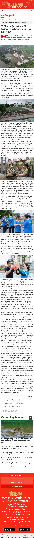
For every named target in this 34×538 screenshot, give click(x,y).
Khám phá (7, 15)
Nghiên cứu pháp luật (11, 11)
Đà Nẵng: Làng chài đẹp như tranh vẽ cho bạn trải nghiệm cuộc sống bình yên (16, 441)
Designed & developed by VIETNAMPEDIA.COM (13, 525)
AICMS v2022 (29, 525)
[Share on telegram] (15, 411)
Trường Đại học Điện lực (13, 406)
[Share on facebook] (2, 411)
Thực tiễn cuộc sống (18, 400)
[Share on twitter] (5, 411)
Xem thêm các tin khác (15, 467)
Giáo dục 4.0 (10, 403)
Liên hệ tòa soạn (17, 479)
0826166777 (21, 514)
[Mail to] (12, 411)
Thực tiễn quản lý (24, 11)
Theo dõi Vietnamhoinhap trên (10, 22)
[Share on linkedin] (9, 411)
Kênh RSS (16, 523)
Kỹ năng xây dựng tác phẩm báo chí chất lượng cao (17, 463)
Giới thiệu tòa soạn (17, 486)
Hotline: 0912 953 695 (17, 482)
